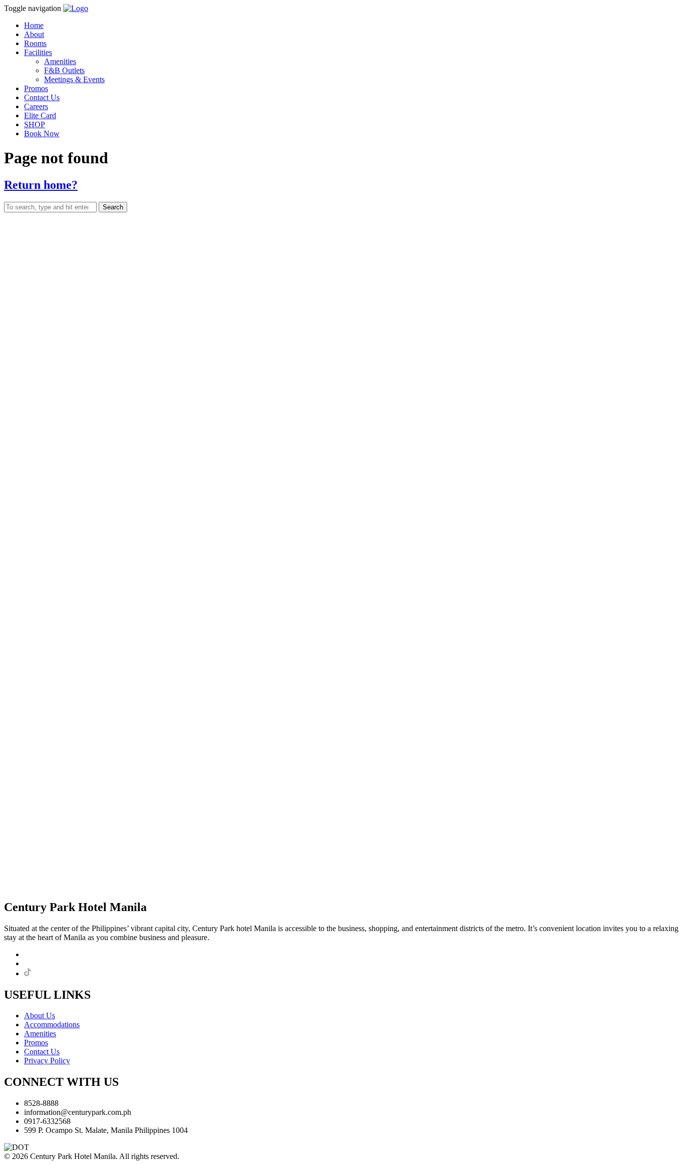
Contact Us (42, 97)
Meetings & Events (74, 79)
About (34, 34)
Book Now (42, 133)
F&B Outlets (64, 70)
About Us (39, 1015)
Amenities (60, 61)
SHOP (34, 124)
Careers (36, 106)
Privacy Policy (47, 1060)
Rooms (35, 43)
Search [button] (113, 207)
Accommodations (52, 1024)
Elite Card (40, 115)
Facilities (38, 52)
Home (34, 25)
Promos (36, 88)
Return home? (41, 184)
